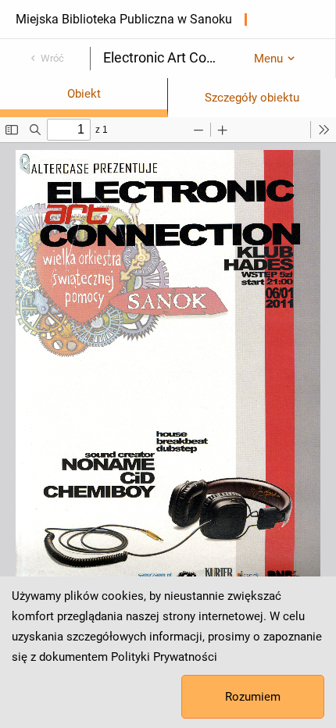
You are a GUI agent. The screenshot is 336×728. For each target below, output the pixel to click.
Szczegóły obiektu (252, 98)
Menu (268, 59)
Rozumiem (253, 697)
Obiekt (84, 94)
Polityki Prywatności (164, 657)
